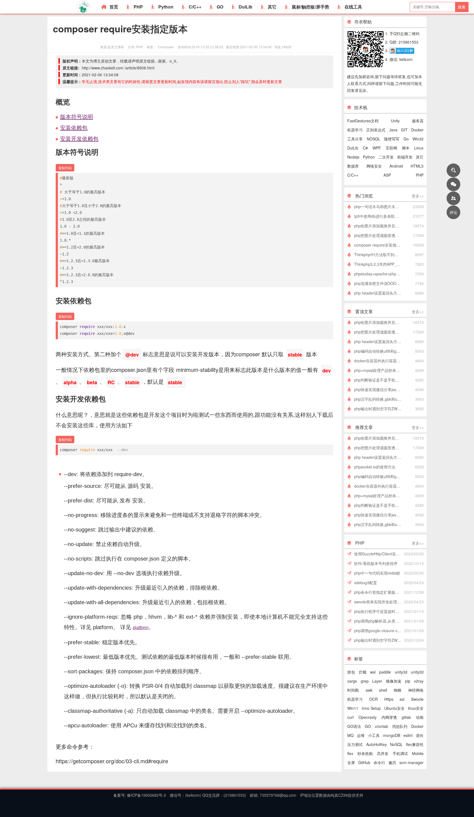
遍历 (392, 762)
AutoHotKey (376, 744)
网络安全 (374, 166)
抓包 (351, 672)
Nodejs (353, 157)
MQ (350, 735)
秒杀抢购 (365, 753)
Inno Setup (371, 708)
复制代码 (65, 167)
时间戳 (353, 690)
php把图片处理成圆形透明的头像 (379, 235)
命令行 (379, 762)
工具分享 (355, 139)
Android (396, 166)
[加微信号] (453, 184)
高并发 (382, 753)
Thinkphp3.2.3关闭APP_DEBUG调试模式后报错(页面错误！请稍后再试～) (379, 264)
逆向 (420, 735)
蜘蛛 (398, 690)
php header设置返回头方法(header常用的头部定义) (379, 293)
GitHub (364, 762)
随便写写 (391, 139)
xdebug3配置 (365, 582)
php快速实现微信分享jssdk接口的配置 (379, 389)
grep (365, 681)
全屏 (351, 762)
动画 (420, 717)
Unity (395, 120)
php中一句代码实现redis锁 (377, 573)
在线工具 (353, 7)
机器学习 (355, 129)
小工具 (374, 735)
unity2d (417, 672)
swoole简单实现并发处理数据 (379, 601)
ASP (387, 175)
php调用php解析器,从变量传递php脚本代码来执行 (379, 621)
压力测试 (355, 744)
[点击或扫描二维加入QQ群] (402, 50)
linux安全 (416, 708)
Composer (166, 46)
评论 (453, 212)
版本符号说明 (76, 116)
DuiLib (245, 7)
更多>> (418, 196)
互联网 (391, 148)
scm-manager (411, 762)
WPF (377, 148)
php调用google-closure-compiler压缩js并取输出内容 (379, 630)
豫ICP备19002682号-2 (146, 795)
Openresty (368, 717)
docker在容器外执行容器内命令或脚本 (379, 360)
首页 (113, 7)
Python (165, 7)
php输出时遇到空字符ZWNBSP (379, 408)
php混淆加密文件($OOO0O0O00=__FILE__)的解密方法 (379, 283)
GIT (404, 129)
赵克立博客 (116, 46)
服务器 (418, 120)
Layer (377, 681)
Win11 (352, 708)
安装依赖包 (74, 127)
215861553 (235, 795)
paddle (385, 672)
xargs (352, 681)
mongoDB (391, 735)
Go (406, 139)
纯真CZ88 (339, 795)
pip (407, 681)
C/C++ (195, 7)
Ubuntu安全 (394, 708)
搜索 (461, 7)
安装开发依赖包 (79, 138)
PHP (138, 7)
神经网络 (416, 690)
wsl (373, 672)
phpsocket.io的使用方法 (374, 467)
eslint (408, 735)
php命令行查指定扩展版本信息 (379, 592)
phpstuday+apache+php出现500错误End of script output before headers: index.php (379, 273)
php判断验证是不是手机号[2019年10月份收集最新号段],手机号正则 (379, 380)
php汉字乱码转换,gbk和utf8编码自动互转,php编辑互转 (379, 399)
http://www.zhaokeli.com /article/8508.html (118, 67)
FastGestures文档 (363, 120)
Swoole (417, 699)
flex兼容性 (415, 744)
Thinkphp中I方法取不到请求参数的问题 (379, 254)
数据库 (353, 166)
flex (350, 753)
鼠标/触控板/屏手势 (310, 7)
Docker (417, 129)
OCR (373, 699)
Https (388, 699)
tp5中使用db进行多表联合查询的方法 (379, 216)
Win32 (418, 139)
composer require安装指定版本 (379, 245)
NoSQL (396, 744)
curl (350, 717)
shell (383, 690)
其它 (272, 7)
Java (393, 129)
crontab (381, 726)
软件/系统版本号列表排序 (375, 563)
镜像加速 (393, 681)
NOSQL (373, 139)
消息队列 (399, 726)
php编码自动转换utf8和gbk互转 (379, 351)
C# (365, 148)
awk (369, 690)
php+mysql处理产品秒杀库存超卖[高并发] (379, 370)
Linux (419, 148)
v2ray (419, 681)
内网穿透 (389, 717)
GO (220, 7)
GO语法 (354, 726)
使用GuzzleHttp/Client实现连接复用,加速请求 (379, 553)
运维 (361, 735)
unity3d (401, 672)
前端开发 (405, 157)
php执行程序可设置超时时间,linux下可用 (379, 611)
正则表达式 (375, 129)
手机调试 (400, 753)
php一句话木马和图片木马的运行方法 (379, 206)
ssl (402, 699)
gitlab (406, 717)
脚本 (406, 148)
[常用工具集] (453, 170)
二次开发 (386, 157)
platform (140, 627)
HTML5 (417, 166)
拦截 (362, 672)
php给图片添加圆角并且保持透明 (379, 225)
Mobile (418, 753)
